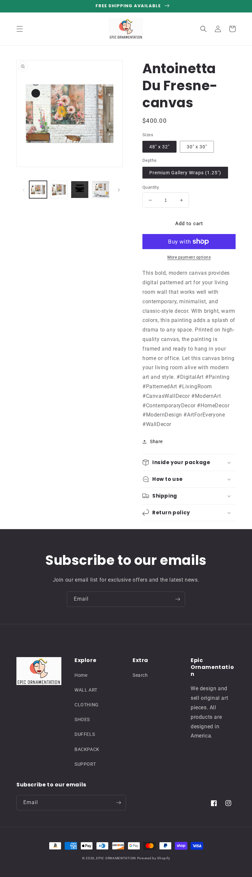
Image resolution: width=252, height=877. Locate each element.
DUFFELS (84, 734)
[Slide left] (23, 189)
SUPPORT (85, 764)
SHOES (82, 719)
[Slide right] (119, 189)
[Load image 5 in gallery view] (101, 190)
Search (140, 675)
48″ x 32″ (159, 146)
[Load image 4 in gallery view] (80, 190)
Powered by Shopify (153, 858)
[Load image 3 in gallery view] (59, 190)
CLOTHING (86, 704)
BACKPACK (86, 749)
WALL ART (85, 690)
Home (80, 675)
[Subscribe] (177, 599)
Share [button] (156, 441)
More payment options (189, 257)
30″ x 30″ (197, 146)
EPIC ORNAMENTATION (116, 858)
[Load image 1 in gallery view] (38, 190)
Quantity (150, 187)
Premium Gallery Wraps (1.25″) (185, 172)
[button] (19, 29)
